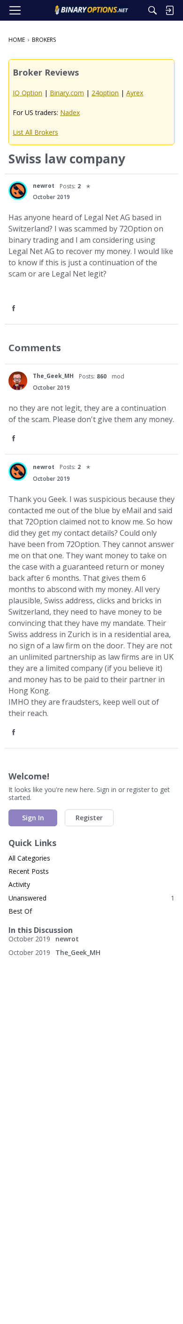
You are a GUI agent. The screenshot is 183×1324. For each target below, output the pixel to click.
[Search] (152, 10)
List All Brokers (35, 132)
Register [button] (89, 817)
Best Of (20, 911)
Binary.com (67, 92)
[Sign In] (169, 10)
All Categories (29, 858)
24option (105, 92)
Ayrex (134, 92)
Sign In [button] (33, 817)
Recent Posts (28, 871)
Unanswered (91, 897)
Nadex (70, 112)
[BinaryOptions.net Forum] (91, 10)
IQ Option (27, 92)
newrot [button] (43, 186)
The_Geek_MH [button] (53, 376)
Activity (19, 884)
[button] (17, 190)
